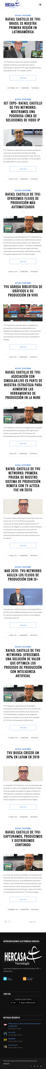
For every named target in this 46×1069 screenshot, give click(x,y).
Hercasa (36, 88)
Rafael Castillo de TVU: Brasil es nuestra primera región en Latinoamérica (23, 25)
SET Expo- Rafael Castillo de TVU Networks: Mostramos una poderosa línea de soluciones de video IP (23, 111)
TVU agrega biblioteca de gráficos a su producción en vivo (23, 290)
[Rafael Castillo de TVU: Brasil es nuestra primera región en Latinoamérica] (23, 49)
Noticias (18, 15)
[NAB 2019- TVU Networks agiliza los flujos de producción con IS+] (23, 596)
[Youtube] (41, 1066)
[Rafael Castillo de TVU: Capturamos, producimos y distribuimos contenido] (23, 862)
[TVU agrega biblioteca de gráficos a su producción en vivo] (23, 312)
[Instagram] (34, 1066)
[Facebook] (31, 1066)
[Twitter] (37, 1066)
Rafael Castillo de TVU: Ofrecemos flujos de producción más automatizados (23, 200)
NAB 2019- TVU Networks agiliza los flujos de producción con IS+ (23, 575)
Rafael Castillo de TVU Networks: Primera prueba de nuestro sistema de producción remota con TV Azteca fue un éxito (23, 479)
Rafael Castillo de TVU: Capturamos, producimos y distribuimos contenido (23, 838)
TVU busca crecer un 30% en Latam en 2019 (23, 754)
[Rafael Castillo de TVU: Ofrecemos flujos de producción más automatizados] (23, 224)
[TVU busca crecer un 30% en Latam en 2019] (23, 773)
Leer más (23, 78)
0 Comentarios (25, 88)
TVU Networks (26, 15)
